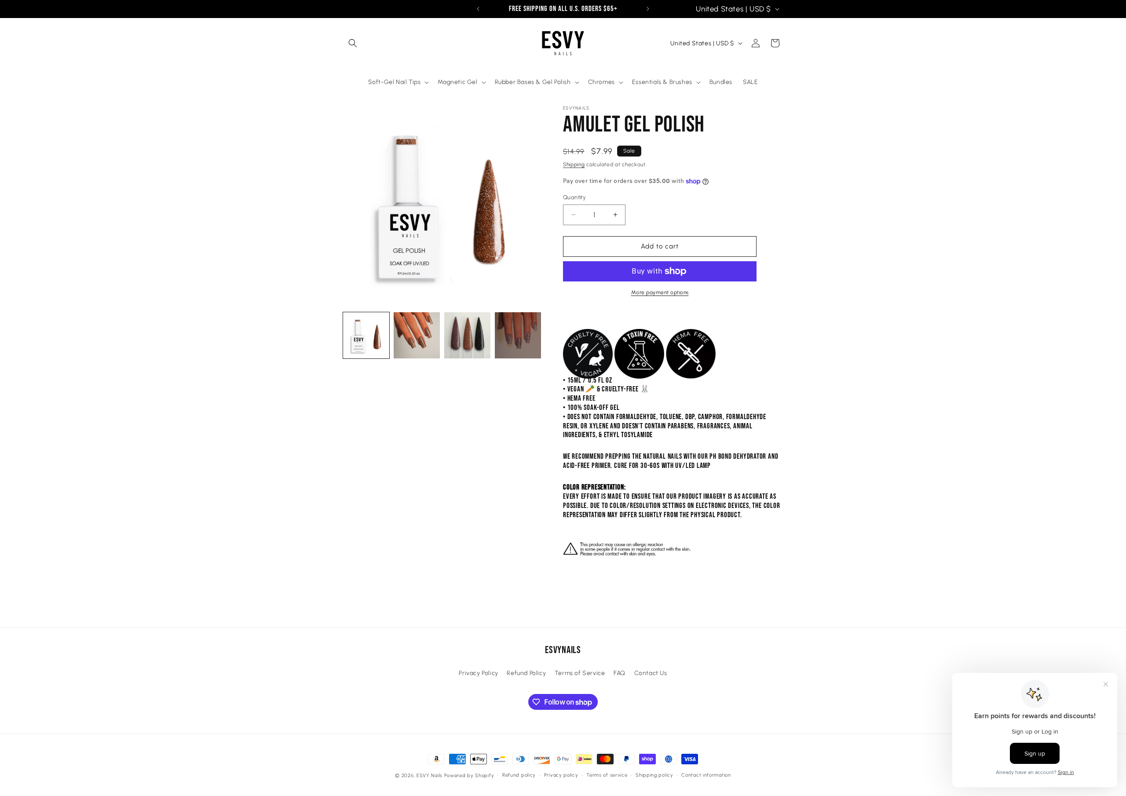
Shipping (574, 164)
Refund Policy (526, 673)
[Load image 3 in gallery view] (467, 335)
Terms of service (606, 775)
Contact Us (650, 673)
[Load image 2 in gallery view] (417, 335)
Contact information (706, 775)
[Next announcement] (648, 8)
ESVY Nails (429, 775)
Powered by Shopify (469, 775)
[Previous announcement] (478, 8)
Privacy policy (561, 775)
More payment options (660, 292)
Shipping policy (654, 775)
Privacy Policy (478, 673)
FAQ (619, 673)
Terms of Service (580, 673)
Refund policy (519, 775)
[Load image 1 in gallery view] (366, 335)
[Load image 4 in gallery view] (518, 335)
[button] (352, 43)
